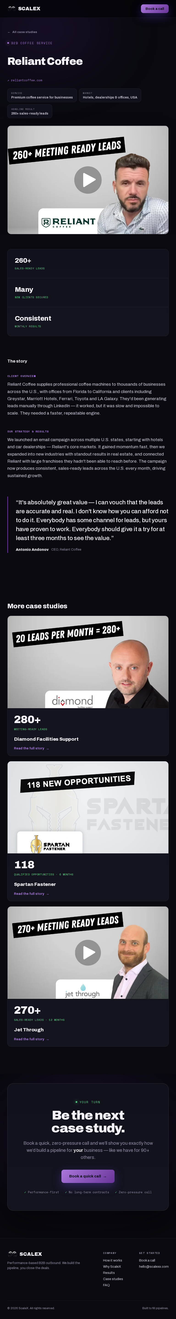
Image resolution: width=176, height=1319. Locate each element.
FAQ (106, 1285)
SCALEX (29, 8)
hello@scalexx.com (154, 1266)
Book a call (155, 9)
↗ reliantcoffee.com (24, 80)
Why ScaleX (112, 1266)
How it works (112, 1260)
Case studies (113, 1279)
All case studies (22, 32)
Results (109, 1273)
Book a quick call (88, 1176)
